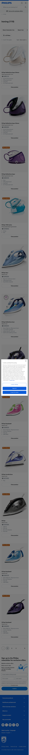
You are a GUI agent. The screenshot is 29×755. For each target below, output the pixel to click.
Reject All (14, 388)
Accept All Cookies (14, 392)
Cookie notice (11, 380)
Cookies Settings (13, 384)
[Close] (25, 361)
